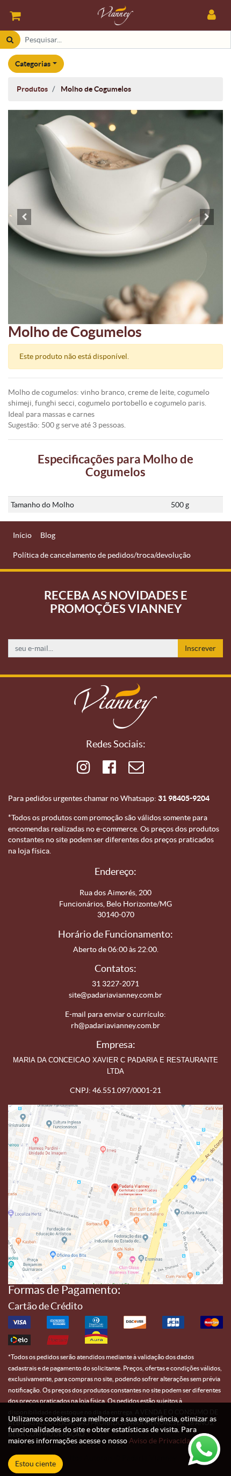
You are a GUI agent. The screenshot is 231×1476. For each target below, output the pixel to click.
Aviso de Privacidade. (164, 1440)
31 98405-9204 (184, 798)
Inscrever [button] (200, 648)
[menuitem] (22, 535)
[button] (24, 217)
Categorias (32, 63)
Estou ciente (35, 1463)
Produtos (32, 89)
